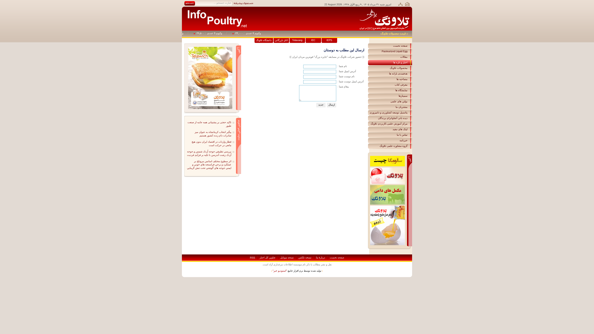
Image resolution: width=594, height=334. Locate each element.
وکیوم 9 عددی (219, 33)
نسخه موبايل (287, 257)
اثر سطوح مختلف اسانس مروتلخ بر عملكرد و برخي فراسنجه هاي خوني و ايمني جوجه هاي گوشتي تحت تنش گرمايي (209, 165)
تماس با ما (402, 134)
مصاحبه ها (402, 79)
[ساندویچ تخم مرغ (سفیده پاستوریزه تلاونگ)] (210, 48)
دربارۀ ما (320, 257)
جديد (320, 104)
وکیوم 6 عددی (258, 33)
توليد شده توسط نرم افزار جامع (297, 270)
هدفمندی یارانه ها (398, 73)
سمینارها (403, 95)
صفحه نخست (400, 45)
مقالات (403, 56)
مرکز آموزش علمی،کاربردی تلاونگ (389, 123)
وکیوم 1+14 (182, 33)
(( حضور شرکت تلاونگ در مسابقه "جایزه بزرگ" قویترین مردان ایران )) (327, 56)
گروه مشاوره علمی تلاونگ (393, 146)
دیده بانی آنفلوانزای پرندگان (392, 118)
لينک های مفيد (400, 129)
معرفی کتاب (401, 84)
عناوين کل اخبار (268, 257)
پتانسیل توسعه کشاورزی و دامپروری (388, 112)
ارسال (331, 104)
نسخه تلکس (304, 257)
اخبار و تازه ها (400, 62)
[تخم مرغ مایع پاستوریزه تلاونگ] (387, 207)
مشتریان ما (401, 107)
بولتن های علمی (399, 101)
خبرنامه (403, 140)
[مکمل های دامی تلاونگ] (387, 186)
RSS (252, 257)
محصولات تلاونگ (398, 68)
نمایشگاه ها (401, 90)
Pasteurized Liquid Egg (394, 51)
